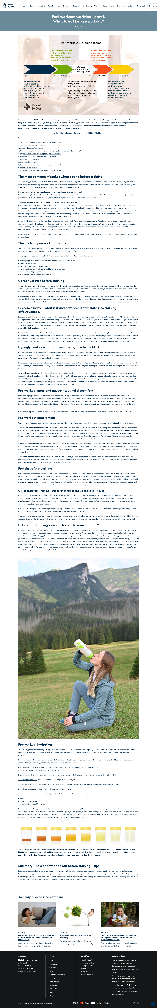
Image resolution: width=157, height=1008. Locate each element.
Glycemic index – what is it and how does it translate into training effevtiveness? (50, 151)
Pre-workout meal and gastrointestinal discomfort (39, 156)
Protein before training (28, 162)
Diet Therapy (54, 982)
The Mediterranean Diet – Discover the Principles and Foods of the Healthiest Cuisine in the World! (118, 937)
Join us (131, 6)
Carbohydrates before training (31, 148)
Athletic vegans (114, 482)
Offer (65, 6)
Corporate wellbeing (82, 6)
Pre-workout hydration (28, 168)
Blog (52, 905)
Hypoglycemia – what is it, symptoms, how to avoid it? (40, 154)
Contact (141, 6)
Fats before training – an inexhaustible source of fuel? (40, 165)
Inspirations (108, 6)
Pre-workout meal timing (29, 159)
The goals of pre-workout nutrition (33, 145)
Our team (121, 6)
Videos (97, 6)
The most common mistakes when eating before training (41, 142)
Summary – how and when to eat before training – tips (40, 170)
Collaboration (53, 6)
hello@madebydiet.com (27, 971)
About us (23, 6)
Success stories (37, 6)
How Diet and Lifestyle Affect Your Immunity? (75, 936)
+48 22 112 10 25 (27, 968)
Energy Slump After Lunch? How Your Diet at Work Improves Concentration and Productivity (36, 937)
